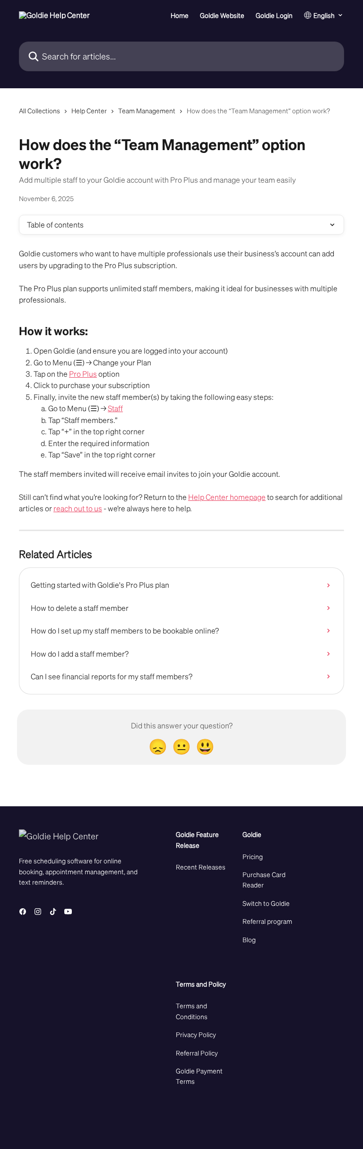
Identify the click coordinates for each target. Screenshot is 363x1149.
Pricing (252, 856)
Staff (115, 408)
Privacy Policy (196, 1034)
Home (180, 15)
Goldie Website (222, 15)
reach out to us (77, 508)
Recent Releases (200, 866)
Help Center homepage (227, 497)
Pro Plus (83, 374)
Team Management (146, 110)
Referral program (267, 921)
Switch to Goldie (266, 903)
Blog (249, 939)
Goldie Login (274, 15)
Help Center (89, 110)
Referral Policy (197, 1052)
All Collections (39, 110)
